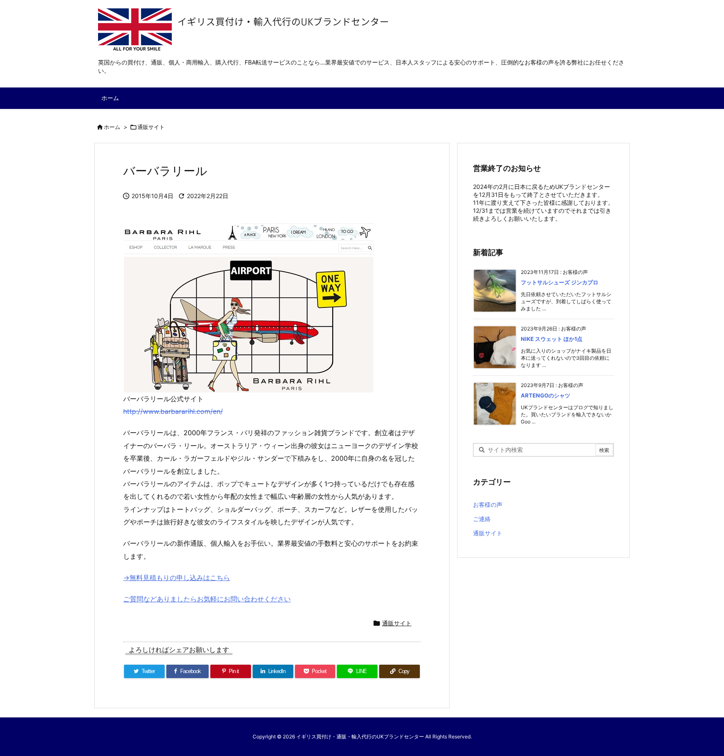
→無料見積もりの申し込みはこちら (176, 577)
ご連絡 (482, 518)
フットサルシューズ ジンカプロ (559, 282)
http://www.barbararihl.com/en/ (173, 411)
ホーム (112, 127)
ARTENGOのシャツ (545, 395)
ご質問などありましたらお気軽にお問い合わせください (207, 599)
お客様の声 (487, 504)
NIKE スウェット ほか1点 (551, 338)
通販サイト (151, 127)
